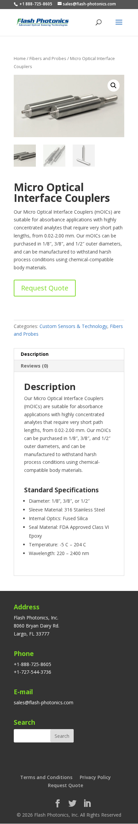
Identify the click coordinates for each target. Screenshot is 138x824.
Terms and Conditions (46, 777)
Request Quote (44, 287)
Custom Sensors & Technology (73, 326)
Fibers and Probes (47, 58)
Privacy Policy (95, 777)
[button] (114, 85)
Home (20, 58)
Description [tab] (35, 354)
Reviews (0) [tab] (34, 366)
